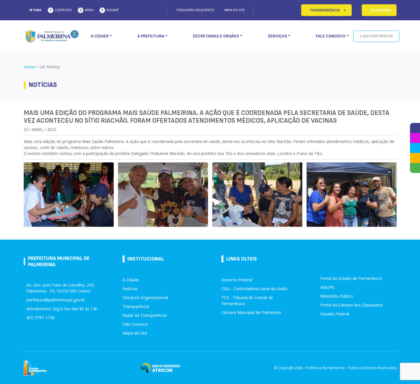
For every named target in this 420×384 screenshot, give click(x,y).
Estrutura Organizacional (145, 297)
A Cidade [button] (100, 36)
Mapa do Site (234, 10)
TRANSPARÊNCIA (325, 10)
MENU (89, 10)
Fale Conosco (135, 324)
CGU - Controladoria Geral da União (254, 288)
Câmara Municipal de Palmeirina (251, 312)
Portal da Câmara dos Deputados (351, 305)
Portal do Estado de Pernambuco (351, 278)
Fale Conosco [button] (330, 36)
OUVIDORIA (380, 10)
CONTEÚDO (63, 10)
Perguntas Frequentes (195, 10)
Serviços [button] (277, 36)
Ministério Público (336, 296)
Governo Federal (236, 279)
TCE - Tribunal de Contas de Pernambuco (247, 300)
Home (29, 66)
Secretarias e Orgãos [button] (216, 36)
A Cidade (131, 279)
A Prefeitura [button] (150, 36)
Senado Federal (334, 314)
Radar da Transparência (145, 315)
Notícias (130, 288)
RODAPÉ (113, 10)
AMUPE (327, 287)
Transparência (136, 306)
